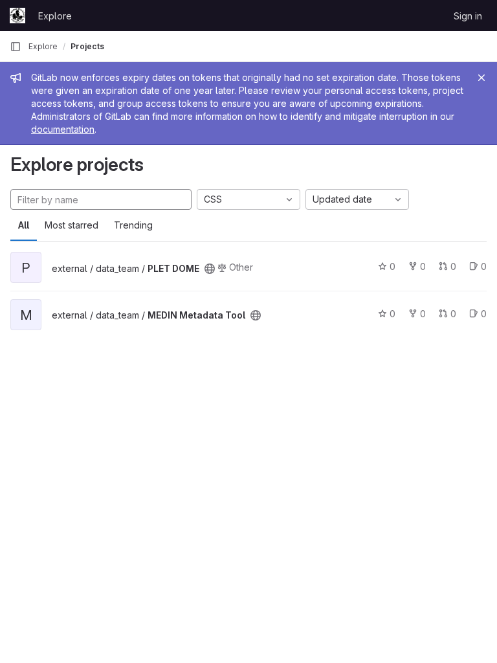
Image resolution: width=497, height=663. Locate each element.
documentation (62, 129)
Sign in (468, 15)
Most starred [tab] (71, 224)
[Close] (481, 77)
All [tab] (23, 224)
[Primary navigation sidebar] (15, 46)
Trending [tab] (133, 224)
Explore (55, 15)
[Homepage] (17, 15)
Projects (87, 46)
